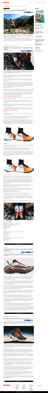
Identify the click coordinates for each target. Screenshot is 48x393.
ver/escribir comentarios (19, 313)
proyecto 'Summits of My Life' (11, 37)
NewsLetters (17, 387)
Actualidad (12, 6)
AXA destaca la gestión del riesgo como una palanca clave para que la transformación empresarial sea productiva (39, 40)
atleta (5, 35)
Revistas (24, 6)
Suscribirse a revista (17, 388)
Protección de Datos (31, 386)
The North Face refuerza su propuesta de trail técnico (39, 36)
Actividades (16, 6)
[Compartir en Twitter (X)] (28, 12)
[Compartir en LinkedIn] (30, 12)
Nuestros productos (24, 387)
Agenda (21, 6)
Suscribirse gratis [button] (38, 2)
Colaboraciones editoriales (32, 390)
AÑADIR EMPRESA (39, 385)
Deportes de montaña (7, 6)
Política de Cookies (31, 388)
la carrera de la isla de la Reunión (16, 35)
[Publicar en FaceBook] (26, 12)
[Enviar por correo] (25, 12)
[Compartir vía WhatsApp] (32, 12)
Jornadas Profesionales (38, 49)
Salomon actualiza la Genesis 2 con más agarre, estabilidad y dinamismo (39, 28)
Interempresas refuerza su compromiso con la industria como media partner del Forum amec (39, 32)
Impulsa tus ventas (37, 50)
